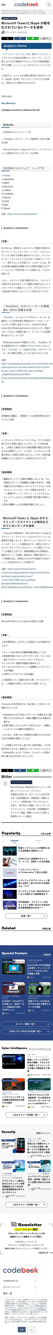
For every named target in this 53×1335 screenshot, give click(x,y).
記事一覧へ (26, 916)
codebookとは (10, 1281)
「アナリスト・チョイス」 (13, 54)
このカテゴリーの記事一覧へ (25, 1115)
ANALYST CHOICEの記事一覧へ (26, 1031)
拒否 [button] (31, 1329)
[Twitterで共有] (7, 38)
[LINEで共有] (33, 38)
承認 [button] (21, 1329)
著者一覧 (7, 1293)
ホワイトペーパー (12, 1287)
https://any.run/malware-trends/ (22, 214)
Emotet (7, 176)
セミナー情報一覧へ (26, 1024)
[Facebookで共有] (20, 38)
